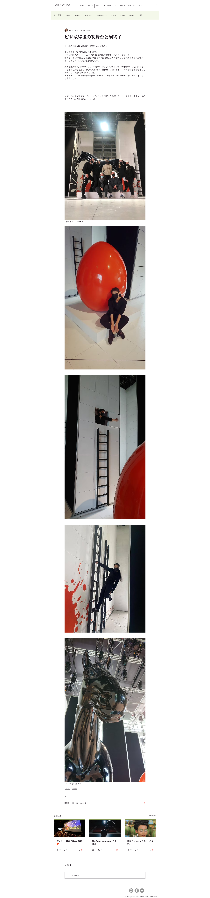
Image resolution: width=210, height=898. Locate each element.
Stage (123, 15)
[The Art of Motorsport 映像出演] (105, 828)
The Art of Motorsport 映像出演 (104, 842)
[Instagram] (131, 890)
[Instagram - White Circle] (149, 5)
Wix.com (155, 896)
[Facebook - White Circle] (158, 5)
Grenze (113, 15)
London (68, 15)
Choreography (101, 15)
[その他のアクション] (144, 30)
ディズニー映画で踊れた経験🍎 (69, 842)
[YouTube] (142, 890)
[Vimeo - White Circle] (162, 5)
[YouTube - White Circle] (145, 5)
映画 (140, 15)
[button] (90, 6)
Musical (131, 15)
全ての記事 (57, 15)
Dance (77, 15)
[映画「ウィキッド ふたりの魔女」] (140, 828)
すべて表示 (152, 815)
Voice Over (88, 15)
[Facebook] (137, 890)
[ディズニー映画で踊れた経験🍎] (69, 828)
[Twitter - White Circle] (153, 5)
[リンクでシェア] (66, 796)
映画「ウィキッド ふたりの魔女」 (140, 842)
